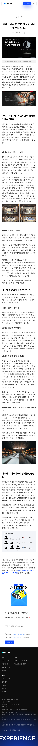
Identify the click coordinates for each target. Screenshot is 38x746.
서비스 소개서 (6, 661)
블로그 (4, 675)
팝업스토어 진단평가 (20, 664)
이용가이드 (5, 664)
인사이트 (4, 682)
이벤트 (4, 685)
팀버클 (4, 691)
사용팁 (4, 688)
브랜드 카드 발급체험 (20, 661)
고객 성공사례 (6, 679)
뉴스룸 (4, 670)
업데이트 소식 (6, 667)
